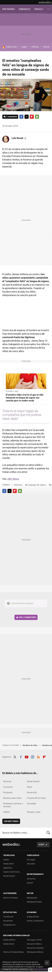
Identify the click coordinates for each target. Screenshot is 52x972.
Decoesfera (8, 921)
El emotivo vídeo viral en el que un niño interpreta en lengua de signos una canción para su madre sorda (24, 397)
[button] (19, 138)
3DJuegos (31, 860)
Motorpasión (32, 898)
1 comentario (11, 116)
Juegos (24, 47)
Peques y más (33, 812)
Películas (35, 47)
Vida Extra (31, 864)
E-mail (37, 117)
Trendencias (8, 917)
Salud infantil (33, 781)
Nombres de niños (30, 745)
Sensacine (31, 879)
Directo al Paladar (10, 898)
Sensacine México (34, 944)
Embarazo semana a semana (13, 805)
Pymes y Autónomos (35, 921)
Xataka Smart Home (11, 872)
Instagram (32, 756)
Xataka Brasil (8, 944)
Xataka (6, 860)
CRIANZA (38, 9)
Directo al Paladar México (13, 952)
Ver (27, 617)
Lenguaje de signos (36, 485)
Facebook (21, 117)
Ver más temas (11, 821)
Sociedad (31, 803)
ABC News (13, 478)
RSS (38, 756)
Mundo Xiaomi (9, 876)
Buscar (48, 832)
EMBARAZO (24, 9)
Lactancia (8, 787)
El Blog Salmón (33, 917)
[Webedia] (45, 2)
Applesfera (7, 868)
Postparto (8, 792)
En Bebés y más (12, 391)
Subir (41, 844)
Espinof (30, 883)
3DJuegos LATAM (34, 940)
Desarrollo (32, 792)
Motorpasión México (35, 952)
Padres (6, 812)
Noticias (18, 485)
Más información (41, 969)
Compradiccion (9, 925)
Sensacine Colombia (35, 948)
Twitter (27, 117)
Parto (29, 787)
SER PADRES (8, 9)
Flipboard (32, 117)
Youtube (26, 756)
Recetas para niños (12, 798)
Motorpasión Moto (34, 902)
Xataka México (9, 940)
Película (46, 47)
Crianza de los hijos (36, 798)
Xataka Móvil (8, 864)
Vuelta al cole (11, 47)
